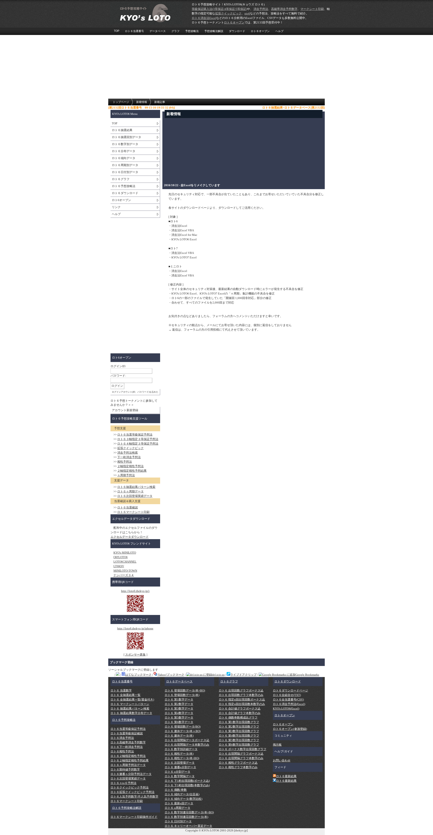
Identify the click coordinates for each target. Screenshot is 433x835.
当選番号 (122, 681)
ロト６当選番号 (134, 31)
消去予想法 (260, 9)
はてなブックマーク (138, 674)
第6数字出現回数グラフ (239, 744)
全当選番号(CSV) (288, 699)
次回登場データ (180, 762)
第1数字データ (179, 699)
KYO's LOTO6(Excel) (286, 708)
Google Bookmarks (307, 674)
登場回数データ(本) (182, 695)
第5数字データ (179, 717)
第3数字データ (179, 708)
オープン (234, 22)
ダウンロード (237, 31)
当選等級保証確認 (127, 733)
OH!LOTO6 (120, 557)
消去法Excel (204, 18)
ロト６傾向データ (123, 158)
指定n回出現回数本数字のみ (242, 704)
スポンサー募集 (135, 654)
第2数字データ (179, 704)
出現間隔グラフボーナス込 (241, 753)
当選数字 (121, 690)
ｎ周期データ (130, 491)
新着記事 (159, 102)
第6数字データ (179, 722)
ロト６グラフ (120, 179)
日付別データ (178, 821)
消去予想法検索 (127, 452)
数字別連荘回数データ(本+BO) (189, 812)
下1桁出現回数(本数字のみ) (187, 785)
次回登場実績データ (134, 496)
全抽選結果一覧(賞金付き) (132, 699)
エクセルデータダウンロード (130, 536)
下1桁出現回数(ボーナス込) (187, 780)
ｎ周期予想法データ (128, 765)
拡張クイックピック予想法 (132, 792)
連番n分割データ (180, 767)
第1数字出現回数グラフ (239, 722)
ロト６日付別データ (125, 172)
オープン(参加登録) (290, 729)
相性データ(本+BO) (182, 758)
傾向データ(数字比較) (183, 798)
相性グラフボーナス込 (238, 762)
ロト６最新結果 (286, 776)
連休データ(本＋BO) (182, 731)
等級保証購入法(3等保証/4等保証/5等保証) (219, 9)
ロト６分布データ (123, 151)
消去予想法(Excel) (289, 704)
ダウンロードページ (290, 690)
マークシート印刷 (312, 9)
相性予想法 (124, 461)
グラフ (175, 31)
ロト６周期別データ (125, 165)
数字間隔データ (180, 776)
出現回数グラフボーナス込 (241, 690)
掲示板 (277, 744)
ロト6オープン (121, 200)
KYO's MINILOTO (124, 552)
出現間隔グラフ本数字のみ (241, 758)
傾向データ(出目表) (182, 794)
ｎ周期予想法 (126, 475)
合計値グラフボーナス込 (239, 708)
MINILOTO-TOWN (125, 570)
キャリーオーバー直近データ (188, 826)
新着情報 (141, 102)
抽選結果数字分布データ (131, 713)
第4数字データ (179, 713)
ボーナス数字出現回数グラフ (242, 749)
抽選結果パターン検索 (136, 487)
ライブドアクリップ (243, 674)
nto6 (247, 13)
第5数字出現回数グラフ (239, 740)
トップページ (121, 102)
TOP (116, 30)
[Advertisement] (216, 67)
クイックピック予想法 (130, 787)
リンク (116, 207)
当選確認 (127, 507)
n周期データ (177, 807)
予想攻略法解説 (213, 31)
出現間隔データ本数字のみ (187, 744)
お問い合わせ (281, 760)
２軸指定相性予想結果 (132, 470)
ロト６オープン (260, 31)
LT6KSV (118, 566)
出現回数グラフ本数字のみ (241, 695)
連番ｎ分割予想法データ (131, 774)
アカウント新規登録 (125, 410)
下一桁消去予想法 (129, 457)
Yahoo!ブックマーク (170, 674)
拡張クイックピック (228, 13)
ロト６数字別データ (125, 144)
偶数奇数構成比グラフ (238, 717)
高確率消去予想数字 (284, 9)
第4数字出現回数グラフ (239, 735)
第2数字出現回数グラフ (239, 726)
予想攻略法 (192, 31)
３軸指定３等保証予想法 (137, 439)
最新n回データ (179, 803)
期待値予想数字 (125, 769)
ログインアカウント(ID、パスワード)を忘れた (135, 392)
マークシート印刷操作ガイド (134, 817)
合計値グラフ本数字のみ (239, 713)
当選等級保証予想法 (134, 434)
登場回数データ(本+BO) (185, 690)
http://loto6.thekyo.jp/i (135, 591)
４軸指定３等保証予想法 (137, 443)
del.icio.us (218, 674)
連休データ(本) (179, 735)
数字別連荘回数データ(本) (186, 817)
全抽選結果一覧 (125, 695)
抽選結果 (122, 130)
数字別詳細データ (181, 749)
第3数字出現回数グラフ (239, 731)
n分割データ (177, 771)
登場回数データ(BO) (182, 726)
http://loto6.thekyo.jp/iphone (135, 628)
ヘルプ (279, 31)
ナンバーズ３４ (123, 575)
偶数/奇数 (176, 789)
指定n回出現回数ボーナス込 (242, 699)
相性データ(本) (179, 753)
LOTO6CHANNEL (124, 561)
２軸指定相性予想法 (130, 466)
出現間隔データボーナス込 (187, 740)
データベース (158, 31)
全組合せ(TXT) (287, 695)
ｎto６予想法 (123, 783)
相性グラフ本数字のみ (238, 767)
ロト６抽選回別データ (126, 137)
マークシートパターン (130, 704)
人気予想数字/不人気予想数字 (134, 796)
